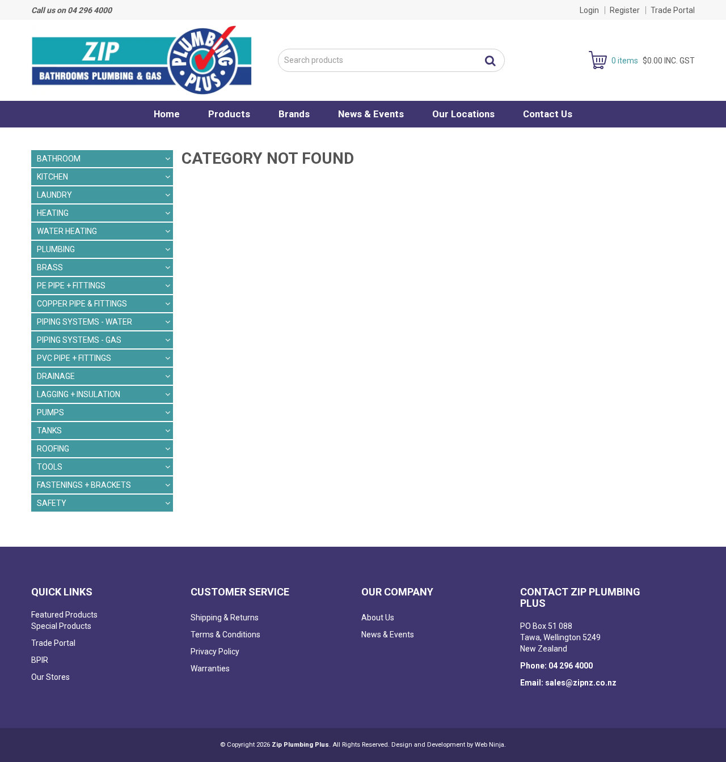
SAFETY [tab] (51, 503)
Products (229, 114)
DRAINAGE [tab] (56, 376)
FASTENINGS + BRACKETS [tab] (84, 484)
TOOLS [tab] (49, 466)
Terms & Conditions (225, 634)
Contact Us (547, 114)
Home (167, 114)
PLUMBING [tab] (56, 249)
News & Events (371, 114)
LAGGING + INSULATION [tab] (78, 394)
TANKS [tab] (49, 430)
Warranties (210, 668)
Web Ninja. (490, 744)
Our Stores (50, 677)
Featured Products (64, 614)
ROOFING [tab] (53, 448)
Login (589, 10)
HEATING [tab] (53, 213)
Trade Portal (673, 10)
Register (625, 10)
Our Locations (463, 114)
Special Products (61, 626)
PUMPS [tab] (50, 412)
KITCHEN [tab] (52, 176)
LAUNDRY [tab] (54, 194)
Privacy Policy (215, 651)
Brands (294, 114)
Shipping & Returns (225, 617)
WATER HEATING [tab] (67, 231)
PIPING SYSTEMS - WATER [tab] (84, 321)
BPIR (39, 660)
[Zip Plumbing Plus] (141, 59)
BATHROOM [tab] (59, 158)
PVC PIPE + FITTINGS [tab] (74, 358)
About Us (377, 617)
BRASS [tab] (50, 267)
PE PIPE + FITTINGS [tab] (71, 285)
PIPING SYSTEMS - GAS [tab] (79, 339)
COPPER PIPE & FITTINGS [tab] (82, 303)
